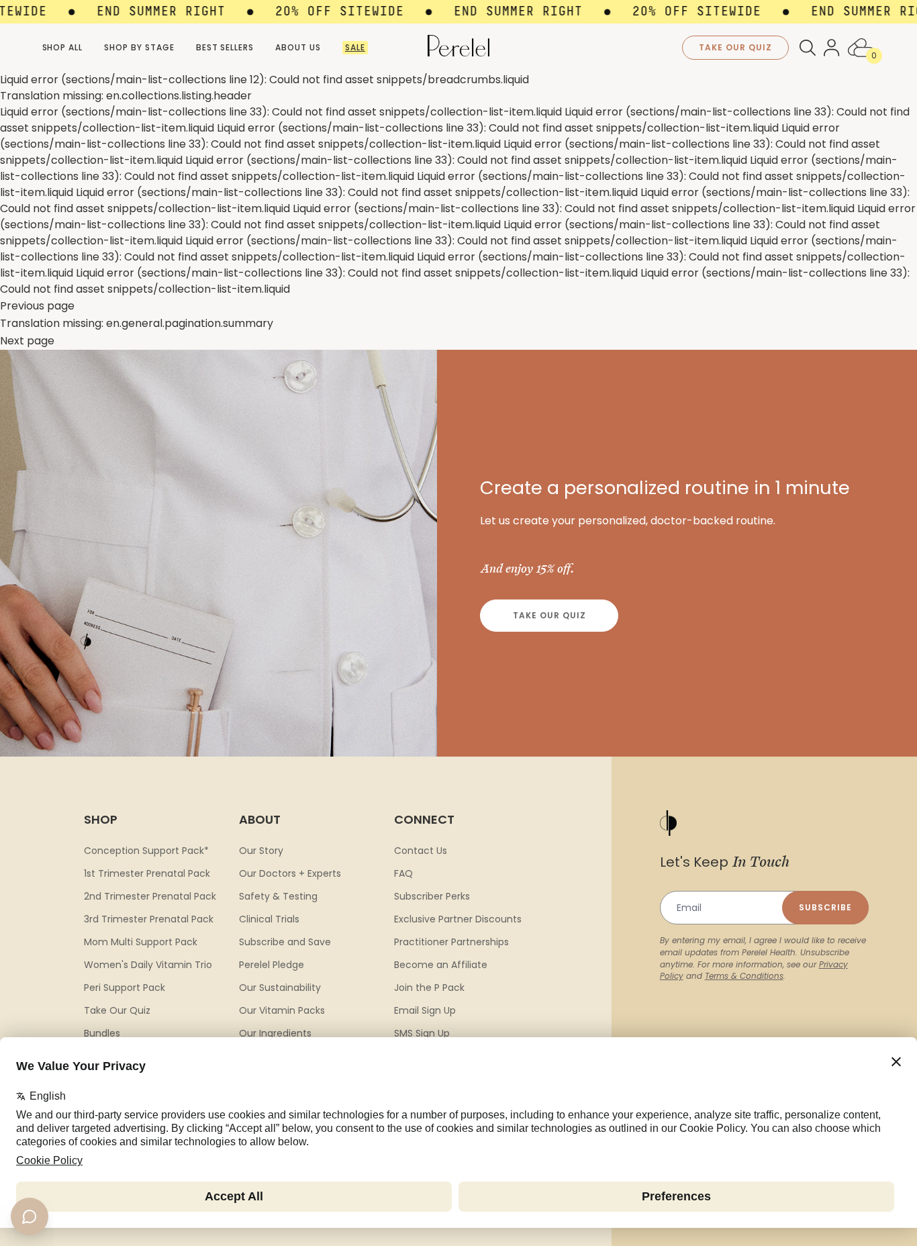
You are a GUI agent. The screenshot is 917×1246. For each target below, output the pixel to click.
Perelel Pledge (271, 964)
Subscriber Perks (432, 896)
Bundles (102, 1033)
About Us (298, 47)
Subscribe (825, 907)
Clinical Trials (269, 919)
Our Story (261, 850)
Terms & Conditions (744, 975)
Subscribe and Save (285, 942)
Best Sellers (225, 47)
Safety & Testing (278, 896)
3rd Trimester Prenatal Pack (148, 919)
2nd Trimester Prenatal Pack (150, 896)
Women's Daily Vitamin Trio (148, 964)
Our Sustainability (280, 987)
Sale (355, 47)
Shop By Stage (139, 47)
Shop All (62, 47)
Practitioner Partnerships (451, 942)
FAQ (403, 873)
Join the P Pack (429, 987)
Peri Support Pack (124, 987)
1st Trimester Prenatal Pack (147, 873)
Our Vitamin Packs (282, 1010)
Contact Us (420, 850)
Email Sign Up (425, 1010)
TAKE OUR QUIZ (735, 47)
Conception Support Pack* (146, 850)
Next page (27, 340)
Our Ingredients (275, 1033)
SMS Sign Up (422, 1033)
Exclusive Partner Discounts (458, 919)
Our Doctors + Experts (290, 873)
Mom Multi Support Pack (140, 942)
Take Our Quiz (549, 615)
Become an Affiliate (440, 964)
